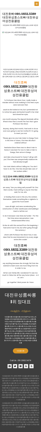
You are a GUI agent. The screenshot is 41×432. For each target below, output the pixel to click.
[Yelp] (31, 366)
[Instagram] (20, 366)
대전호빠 (20, 82)
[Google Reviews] (26, 366)
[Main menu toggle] (36, 4)
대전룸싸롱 (20, 351)
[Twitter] (15, 366)
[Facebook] (10, 366)
